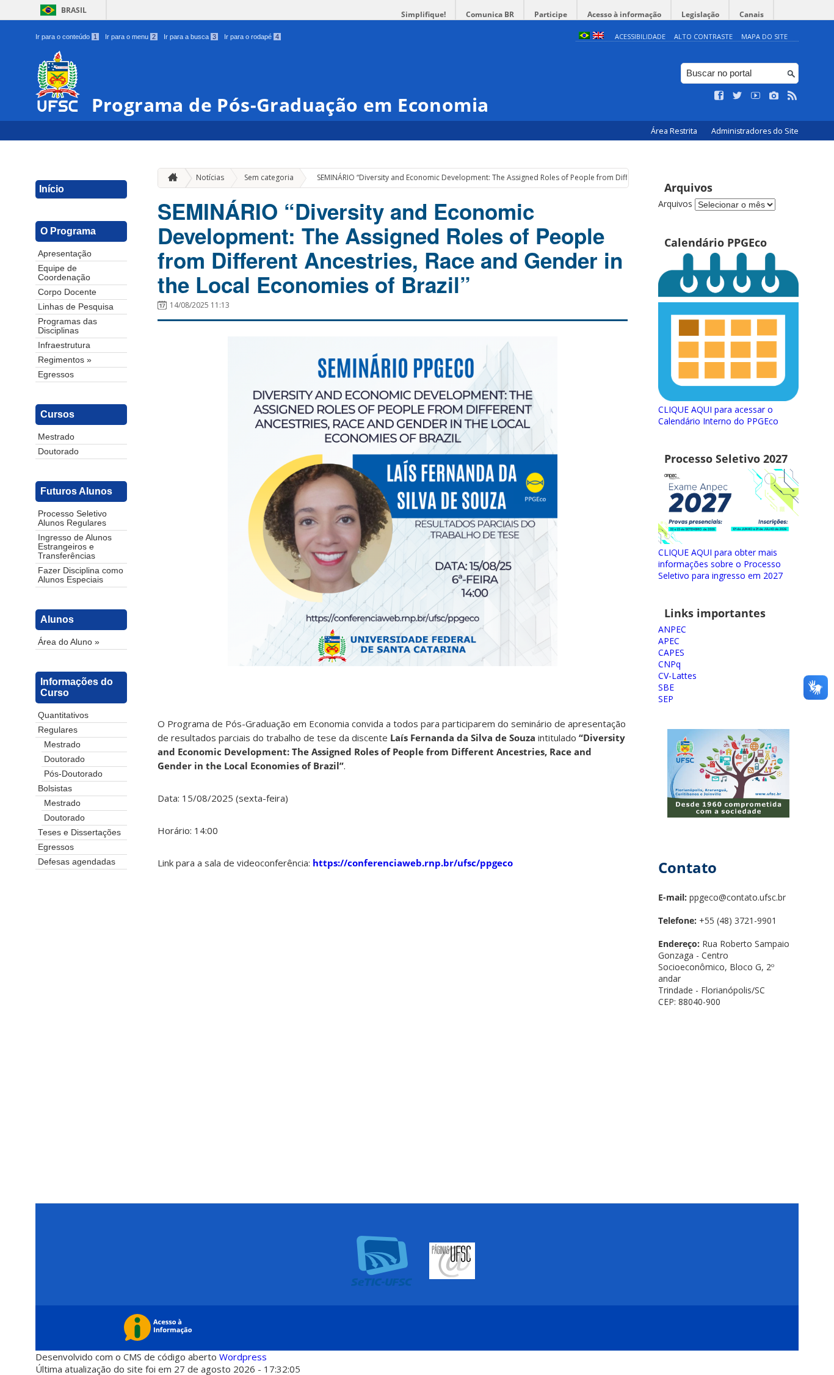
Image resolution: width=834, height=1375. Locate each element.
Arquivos (675, 203)
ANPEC (672, 629)
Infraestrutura (64, 345)
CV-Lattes (677, 675)
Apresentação (65, 253)
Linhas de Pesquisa (76, 306)
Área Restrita (675, 131)
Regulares (58, 730)
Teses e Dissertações (79, 832)
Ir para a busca (190, 36)
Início (51, 189)
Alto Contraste (703, 36)
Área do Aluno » (69, 642)
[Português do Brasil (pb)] (584, 36)
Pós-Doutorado (73, 773)
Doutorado (58, 451)
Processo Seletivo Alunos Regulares (72, 518)
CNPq (669, 664)
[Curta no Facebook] (719, 96)
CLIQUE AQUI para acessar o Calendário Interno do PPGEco (718, 415)
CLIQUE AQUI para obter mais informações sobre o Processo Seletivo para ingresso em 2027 (720, 563)
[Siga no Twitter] (737, 96)
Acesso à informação (624, 14)
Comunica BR (490, 14)
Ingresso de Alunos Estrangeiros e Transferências (75, 547)
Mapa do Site (764, 36)
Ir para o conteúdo (66, 36)
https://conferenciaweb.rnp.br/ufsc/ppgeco (413, 863)
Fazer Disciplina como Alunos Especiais (80, 575)
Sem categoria (269, 177)
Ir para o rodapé (251, 36)
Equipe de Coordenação (64, 273)
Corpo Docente (67, 292)
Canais (751, 14)
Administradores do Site (755, 131)
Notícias (210, 177)
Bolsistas (55, 788)
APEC (669, 641)
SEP (665, 699)
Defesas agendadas (76, 861)
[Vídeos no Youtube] (756, 96)
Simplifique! (423, 14)
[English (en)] (598, 36)
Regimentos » (65, 360)
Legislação (700, 14)
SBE (666, 687)
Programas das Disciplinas (67, 326)
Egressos (56, 374)
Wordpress (243, 1357)
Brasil (74, 10)
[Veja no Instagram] (774, 96)
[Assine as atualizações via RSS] (792, 96)
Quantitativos (63, 715)
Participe (550, 14)
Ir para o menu (130, 36)
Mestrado (56, 436)
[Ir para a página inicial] (169, 178)
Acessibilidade (640, 36)
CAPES (671, 652)
